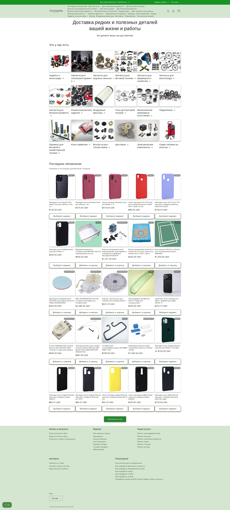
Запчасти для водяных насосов (102, 76)
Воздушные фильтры (99, 111)
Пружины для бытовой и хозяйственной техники (57, 148)
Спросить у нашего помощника (62, 439)
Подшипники (166, 110)
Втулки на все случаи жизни (100, 146)
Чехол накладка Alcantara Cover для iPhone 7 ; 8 (114, 203)
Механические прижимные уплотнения (144, 113)
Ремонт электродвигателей (148, 433)
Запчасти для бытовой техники (124, 76)
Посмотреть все (115, 419)
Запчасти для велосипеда (166, 76)
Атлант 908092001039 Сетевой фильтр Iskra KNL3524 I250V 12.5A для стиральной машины (61, 348)
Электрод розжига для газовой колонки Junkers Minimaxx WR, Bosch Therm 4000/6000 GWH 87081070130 (88, 349)
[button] (95, 6)
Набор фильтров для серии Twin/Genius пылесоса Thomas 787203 (140, 348)
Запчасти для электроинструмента (81, 78)
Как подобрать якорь (124, 471)
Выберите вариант (62, 216)
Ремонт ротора (143, 447)
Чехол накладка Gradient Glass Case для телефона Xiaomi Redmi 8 (140, 397)
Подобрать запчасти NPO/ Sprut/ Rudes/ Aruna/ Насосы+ (139, 479)
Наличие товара (100, 444)
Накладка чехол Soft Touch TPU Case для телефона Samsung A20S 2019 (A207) (167, 204)
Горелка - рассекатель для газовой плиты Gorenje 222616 (113, 300)
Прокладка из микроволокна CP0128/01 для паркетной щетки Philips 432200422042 (61, 301)
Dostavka (58, 507)
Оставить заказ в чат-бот (59, 466)
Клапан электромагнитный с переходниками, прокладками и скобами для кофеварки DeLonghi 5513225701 (114, 252)
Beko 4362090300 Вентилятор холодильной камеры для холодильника (87, 301)
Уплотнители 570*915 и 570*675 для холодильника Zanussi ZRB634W (167, 251)
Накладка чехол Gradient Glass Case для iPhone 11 (61, 250)
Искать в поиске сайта (58, 436)
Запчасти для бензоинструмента (59, 111)
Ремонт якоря (143, 442)
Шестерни (120, 144)
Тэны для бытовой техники (125, 111)
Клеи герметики (79, 144)
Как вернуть (98, 436)
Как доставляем (99, 439)
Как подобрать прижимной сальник (130, 469)
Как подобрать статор (124, 474)
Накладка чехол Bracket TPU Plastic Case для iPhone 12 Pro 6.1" (61, 204)
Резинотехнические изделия (81, 111)
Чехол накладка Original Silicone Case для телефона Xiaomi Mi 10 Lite (114, 397)
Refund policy (98, 449)
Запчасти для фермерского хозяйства (144, 78)
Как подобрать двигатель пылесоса (130, 466)
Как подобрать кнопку (124, 477)
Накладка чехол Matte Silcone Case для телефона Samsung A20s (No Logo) (166, 397)
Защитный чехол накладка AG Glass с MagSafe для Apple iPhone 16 (166, 301)
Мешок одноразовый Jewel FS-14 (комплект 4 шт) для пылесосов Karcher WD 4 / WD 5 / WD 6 (141, 251)
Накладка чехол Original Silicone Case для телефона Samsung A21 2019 (88, 397)
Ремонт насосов (144, 436)
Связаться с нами (56, 463)
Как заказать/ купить (101, 433)
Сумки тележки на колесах (168, 146)
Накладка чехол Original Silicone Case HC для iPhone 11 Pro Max (167, 347)
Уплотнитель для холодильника (128, 463)
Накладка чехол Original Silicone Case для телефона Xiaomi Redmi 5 (61, 397)
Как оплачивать (99, 442)
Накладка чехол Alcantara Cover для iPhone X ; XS (88, 203)
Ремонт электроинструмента (149, 439)
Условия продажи (100, 447)
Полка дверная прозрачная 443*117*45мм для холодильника (139, 301)
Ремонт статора (143, 444)
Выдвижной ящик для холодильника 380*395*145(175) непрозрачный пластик (88, 251)
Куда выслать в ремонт (58, 469)
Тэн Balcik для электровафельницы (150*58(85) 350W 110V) (115, 348)
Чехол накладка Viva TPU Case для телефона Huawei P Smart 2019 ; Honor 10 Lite (140, 204)
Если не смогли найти (58, 433)
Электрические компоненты (145, 146)
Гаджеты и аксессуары (55, 76)
